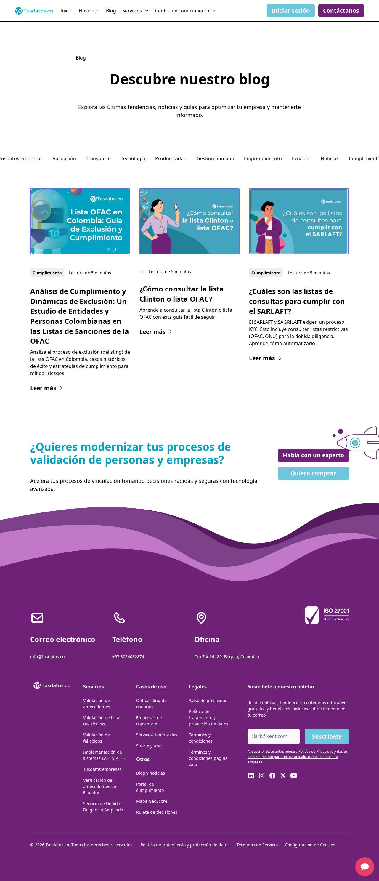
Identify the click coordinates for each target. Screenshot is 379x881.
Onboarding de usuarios (151, 703)
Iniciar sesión (291, 11)
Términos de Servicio (257, 845)
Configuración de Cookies (310, 845)
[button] (136, 10)
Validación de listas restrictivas (102, 721)
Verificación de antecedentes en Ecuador (99, 786)
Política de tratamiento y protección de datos (208, 718)
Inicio (66, 10)
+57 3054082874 (128, 656)
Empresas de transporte (149, 721)
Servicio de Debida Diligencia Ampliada (103, 807)
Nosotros (89, 10)
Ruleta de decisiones (156, 812)
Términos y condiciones (201, 738)
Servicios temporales (156, 735)
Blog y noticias (150, 773)
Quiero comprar (313, 473)
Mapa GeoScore (151, 801)
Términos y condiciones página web (208, 758)
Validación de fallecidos (96, 738)
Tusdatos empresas (102, 769)
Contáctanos (341, 11)
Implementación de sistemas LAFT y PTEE (104, 755)
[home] (34, 11)
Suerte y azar (149, 746)
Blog (111, 10)
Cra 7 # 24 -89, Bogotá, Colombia (226, 656)
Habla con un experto (313, 455)
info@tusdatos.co (47, 656)
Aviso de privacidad (208, 700)
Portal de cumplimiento (150, 787)
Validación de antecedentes (96, 703)
